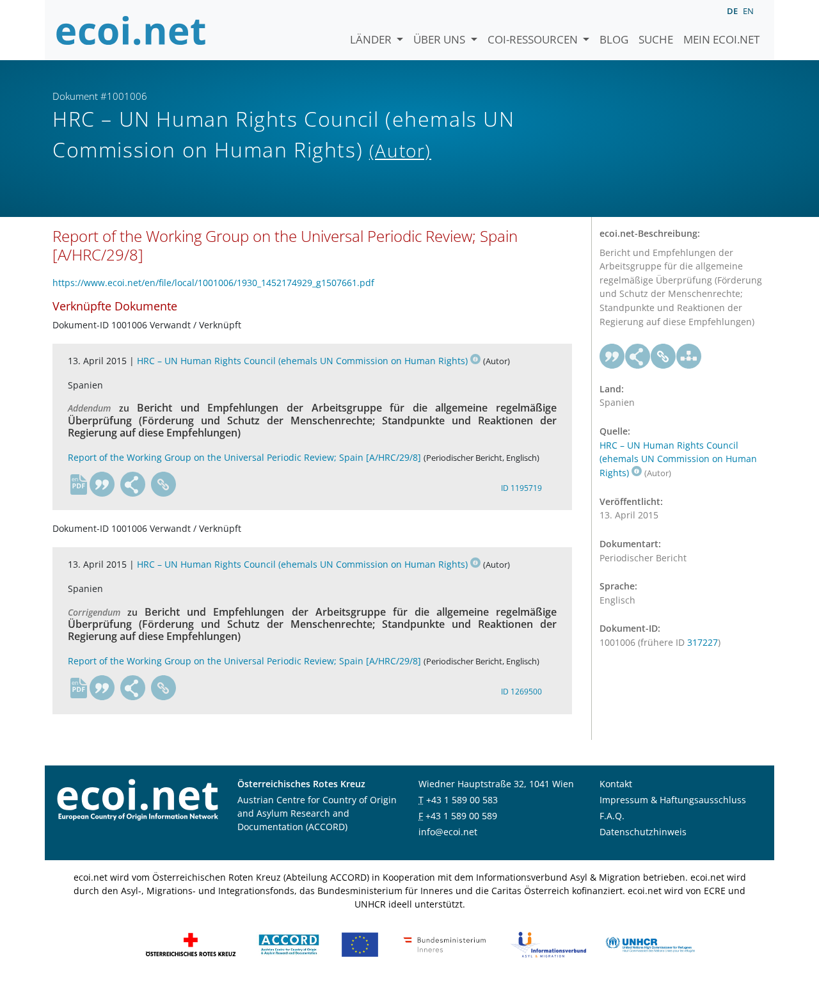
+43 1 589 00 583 (462, 800)
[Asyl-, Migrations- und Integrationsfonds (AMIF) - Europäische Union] (360, 944)
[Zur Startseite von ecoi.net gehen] (131, 30)
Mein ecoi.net (721, 39)
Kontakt (616, 784)
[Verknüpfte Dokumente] (689, 356)
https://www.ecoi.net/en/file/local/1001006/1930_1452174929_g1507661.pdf (213, 282)
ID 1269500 (521, 691)
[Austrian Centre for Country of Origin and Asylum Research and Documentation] (289, 944)
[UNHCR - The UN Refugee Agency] (650, 944)
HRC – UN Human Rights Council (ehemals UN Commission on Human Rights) (302, 361)
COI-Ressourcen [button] (534, 39)
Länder (372, 39)
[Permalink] (164, 484)
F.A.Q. (612, 816)
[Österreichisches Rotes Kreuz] (191, 944)
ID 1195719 (521, 488)
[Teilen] (133, 484)
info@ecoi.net (447, 832)
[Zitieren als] (102, 484)
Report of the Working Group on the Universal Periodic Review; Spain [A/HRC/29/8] (244, 457)
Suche (656, 39)
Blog (614, 39)
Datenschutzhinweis (643, 832)
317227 (702, 642)
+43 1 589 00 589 (461, 816)
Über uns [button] (440, 39)
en (748, 11)
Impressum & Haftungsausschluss (673, 800)
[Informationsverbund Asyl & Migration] (548, 944)
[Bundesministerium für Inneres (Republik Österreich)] (444, 944)
